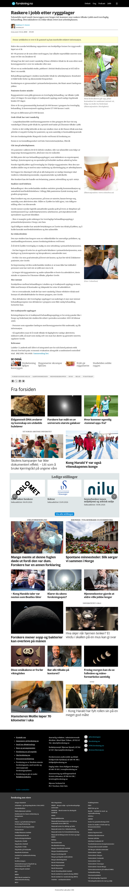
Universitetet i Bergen (95, 855)
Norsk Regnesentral (57, 865)
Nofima (53, 840)
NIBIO (17, 874)
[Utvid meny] (116, 3)
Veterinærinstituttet (94, 875)
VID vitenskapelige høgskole (97, 878)
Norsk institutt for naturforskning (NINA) (64, 874)
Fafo (16, 819)
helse (77, 376)
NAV (16, 871)
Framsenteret (19, 829)
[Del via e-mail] (23, 381)
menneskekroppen (58, 376)
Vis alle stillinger (64, 514)
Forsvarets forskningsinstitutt (24, 827)
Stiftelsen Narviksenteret (96, 835)
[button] (15, 496)
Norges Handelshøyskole (59, 851)
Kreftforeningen (20, 861)
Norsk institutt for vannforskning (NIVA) (64, 877)
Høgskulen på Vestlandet (23, 849)
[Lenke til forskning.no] (46, 2)
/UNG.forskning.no (96, 746)
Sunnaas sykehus (93, 838)
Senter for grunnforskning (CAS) (98, 822)
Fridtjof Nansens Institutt (23, 832)
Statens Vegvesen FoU (95, 832)
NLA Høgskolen (56, 802)
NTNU (53, 815)
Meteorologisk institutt (22, 869)
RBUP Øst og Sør (93, 808)
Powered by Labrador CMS (64, 890)
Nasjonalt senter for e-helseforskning (63, 829)
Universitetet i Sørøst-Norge (97, 866)
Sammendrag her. (41, 353)
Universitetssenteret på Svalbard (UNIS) (101, 869)
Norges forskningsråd (58, 854)
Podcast (101, 3)
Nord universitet (56, 842)
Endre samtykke (22, 790)
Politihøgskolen (93, 802)
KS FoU (17, 858)
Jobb (109, 3)
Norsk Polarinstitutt (57, 862)
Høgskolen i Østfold (21, 844)
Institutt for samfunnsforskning (25, 855)
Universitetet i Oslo (94, 861)
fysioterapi (88, 376)
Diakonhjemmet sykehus (23, 811)
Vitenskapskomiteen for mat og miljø (100, 881)
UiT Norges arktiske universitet (98, 849)
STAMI (90, 829)
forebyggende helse (21, 376)
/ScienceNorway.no (96, 750)
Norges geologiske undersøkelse (62, 857)
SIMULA (90, 816)
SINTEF (90, 819)
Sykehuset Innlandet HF (96, 841)
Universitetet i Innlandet (96, 858)
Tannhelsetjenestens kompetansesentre (101, 844)
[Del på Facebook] (12, 381)
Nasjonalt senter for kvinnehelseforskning (65, 832)
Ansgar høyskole (20, 802)
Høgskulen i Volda (21, 847)
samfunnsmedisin (40, 376)
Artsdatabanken (20, 808)
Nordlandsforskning (58, 845)
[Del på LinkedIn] (19, 381)
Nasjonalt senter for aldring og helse (63, 826)
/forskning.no (94, 741)
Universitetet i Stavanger (96, 864)
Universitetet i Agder (94, 852)
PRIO (89, 805)
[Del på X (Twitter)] (16, 381)
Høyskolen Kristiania (21, 852)
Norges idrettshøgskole (59, 859)
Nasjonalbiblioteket (57, 818)
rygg (71, 376)
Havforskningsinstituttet (23, 838)
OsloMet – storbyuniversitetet (61, 879)
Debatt (88, 3)
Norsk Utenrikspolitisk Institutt (61, 871)
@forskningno (95, 737)
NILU (16, 882)
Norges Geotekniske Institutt (60, 848)
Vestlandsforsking (94, 872)
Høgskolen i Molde (21, 841)
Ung (94, 3)
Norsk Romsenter (57, 868)
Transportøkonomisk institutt (98, 847)
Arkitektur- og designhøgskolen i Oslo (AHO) (29, 805)
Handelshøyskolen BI (22, 835)
